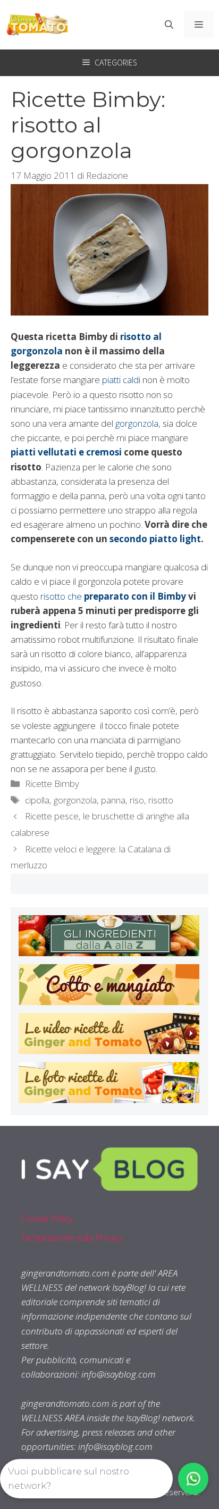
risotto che (62, 596)
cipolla (37, 800)
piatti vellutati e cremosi (66, 452)
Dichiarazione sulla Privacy (72, 1237)
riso (137, 800)
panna (113, 800)
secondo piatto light (155, 539)
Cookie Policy (47, 1218)
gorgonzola (136, 423)
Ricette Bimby (52, 783)
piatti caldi (121, 380)
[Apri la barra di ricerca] (169, 24)
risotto (160, 800)
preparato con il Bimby (135, 596)
